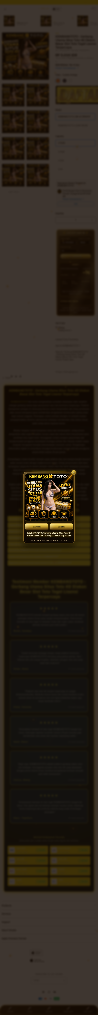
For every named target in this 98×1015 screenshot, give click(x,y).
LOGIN (61, 526)
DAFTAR (37, 526)
